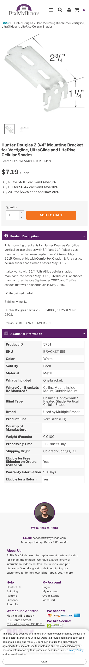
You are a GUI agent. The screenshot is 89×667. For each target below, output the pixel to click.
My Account (50, 591)
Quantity (11, 207)
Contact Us (14, 587)
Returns (12, 595)
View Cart (48, 600)
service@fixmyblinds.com (49, 537)
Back (5, 23)
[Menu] (50, 9)
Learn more (65, 572)
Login (46, 587)
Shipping (12, 591)
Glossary (12, 600)
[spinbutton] (16, 215)
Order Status (50, 595)
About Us (13, 604)
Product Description (24, 236)
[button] (21, 213)
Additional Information (26, 333)
